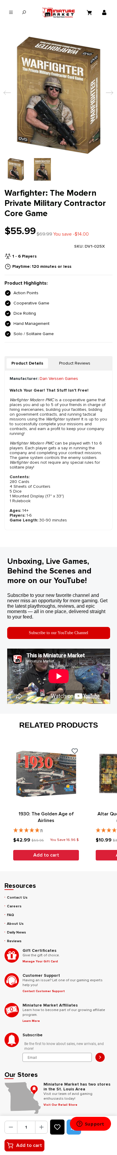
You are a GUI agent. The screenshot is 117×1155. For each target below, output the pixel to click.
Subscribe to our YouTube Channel (58, 633)
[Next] (108, 95)
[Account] (105, 12)
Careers (14, 906)
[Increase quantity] (41, 1127)
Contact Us (17, 897)
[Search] (23, 12)
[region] (58, 109)
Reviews (14, 941)
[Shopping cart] (90, 12)
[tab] (27, 363)
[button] (46, 829)
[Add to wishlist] (57, 1127)
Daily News (16, 932)
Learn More (31, 1021)
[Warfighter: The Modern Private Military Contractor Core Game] (58, 95)
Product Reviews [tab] (74, 363)
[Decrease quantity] (10, 1127)
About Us (15, 923)
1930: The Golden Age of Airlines (46, 817)
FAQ (10, 915)
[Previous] (5, 95)
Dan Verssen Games (59, 378)
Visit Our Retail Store (60, 1105)
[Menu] (10, 12)
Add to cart (29, 1145)
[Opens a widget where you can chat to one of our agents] (90, 1124)
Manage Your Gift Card (40, 961)
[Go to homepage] (58, 12)
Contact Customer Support (43, 991)
